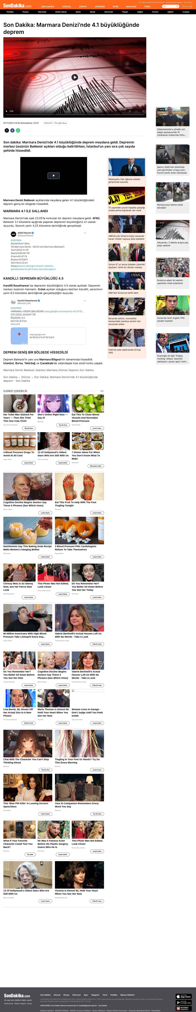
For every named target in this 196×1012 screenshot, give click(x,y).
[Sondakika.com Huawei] (184, 1008)
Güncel (57, 995)
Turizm (155, 12)
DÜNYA (83, 6)
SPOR (115, 6)
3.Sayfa (186, 12)
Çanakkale (46, 363)
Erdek (41, 289)
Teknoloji (42, 12)
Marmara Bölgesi (50, 359)
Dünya (66, 995)
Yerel (105, 995)
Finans (26, 12)
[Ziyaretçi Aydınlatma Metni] (139, 1011)
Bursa (19, 363)
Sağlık (140, 12)
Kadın (78, 12)
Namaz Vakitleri (127, 995)
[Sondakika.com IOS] (184, 996)
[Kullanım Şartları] (47, 1011)
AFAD (96, 218)
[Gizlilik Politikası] (62, 1011)
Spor (86, 995)
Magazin (95, 995)
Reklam (17, 1004)
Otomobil (108, 12)
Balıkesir (29, 200)
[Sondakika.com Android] (184, 1002)
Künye (29, 1004)
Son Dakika (45, 995)
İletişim (23, 1004)
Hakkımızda (8, 1004)
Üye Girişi (185, 6)
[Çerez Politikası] (98, 1011)
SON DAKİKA (47, 6)
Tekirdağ (29, 363)
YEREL (147, 6)
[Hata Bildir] (155, 1011)
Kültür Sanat (61, 12)
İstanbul (8, 363)
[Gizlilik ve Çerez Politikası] (80, 1011)
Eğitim (170, 12)
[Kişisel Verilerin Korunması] (117, 1011)
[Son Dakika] (17, 5)
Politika (10, 12)
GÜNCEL (66, 6)
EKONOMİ (100, 6)
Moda (92, 12)
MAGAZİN (131, 6)
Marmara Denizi (13, 200)
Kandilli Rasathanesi (16, 285)
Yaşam (125, 12)
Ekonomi (77, 995)
